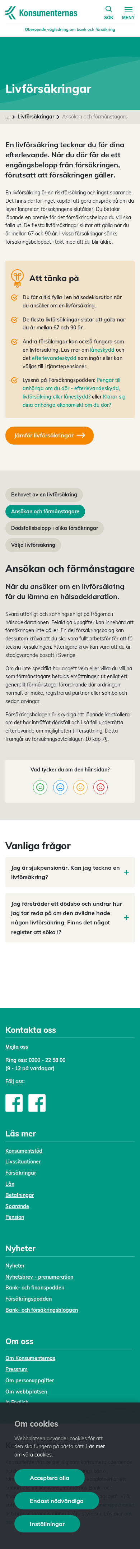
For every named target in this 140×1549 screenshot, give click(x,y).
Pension (14, 1217)
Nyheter (14, 1265)
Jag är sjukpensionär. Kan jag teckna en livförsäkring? (65, 872)
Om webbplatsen (26, 1391)
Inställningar (47, 1523)
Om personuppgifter (29, 1380)
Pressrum (16, 1369)
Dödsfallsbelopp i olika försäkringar (54, 528)
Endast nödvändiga (57, 1500)
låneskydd (102, 350)
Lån (9, 1184)
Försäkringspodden (28, 1299)
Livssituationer (23, 1161)
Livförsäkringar (36, 116)
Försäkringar (20, 1173)
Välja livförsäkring (33, 545)
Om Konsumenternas (30, 1358)
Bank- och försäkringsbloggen (41, 1310)
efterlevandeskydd (54, 358)
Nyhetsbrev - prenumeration (39, 1277)
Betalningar (19, 1195)
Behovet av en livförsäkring (44, 494)
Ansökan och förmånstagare (45, 511)
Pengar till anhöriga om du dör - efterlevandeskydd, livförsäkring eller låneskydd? (71, 388)
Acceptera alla (49, 1477)
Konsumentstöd (23, 1151)
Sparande (17, 1206)
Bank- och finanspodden (34, 1287)
